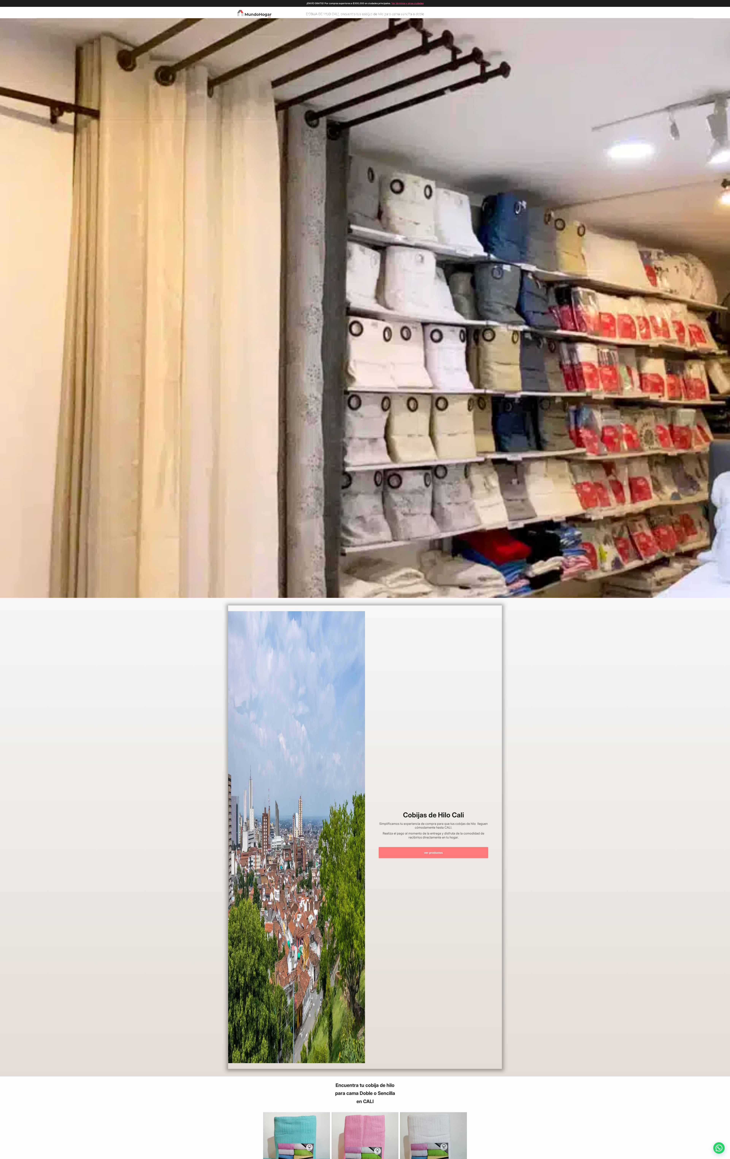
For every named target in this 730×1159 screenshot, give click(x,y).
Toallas (369, 14)
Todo (418, 14)
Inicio (308, 14)
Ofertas (406, 14)
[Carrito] (491, 14)
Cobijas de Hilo (387, 14)
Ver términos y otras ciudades (407, 3)
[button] (719, 1148)
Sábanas (336, 14)
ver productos (433, 852)
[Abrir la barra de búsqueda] (479, 14)
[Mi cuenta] (485, 14)
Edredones (353, 14)
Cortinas (321, 14)
